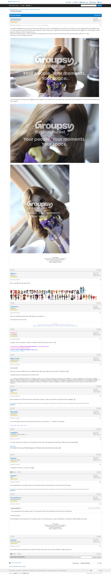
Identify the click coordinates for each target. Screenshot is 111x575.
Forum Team (12, 570)
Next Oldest (14, 557)
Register (28, 5)
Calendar (93, 2)
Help (100, 2)
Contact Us (18, 570)
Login (23, 5)
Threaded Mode (97, 15)
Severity (13, 458)
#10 (100, 481)
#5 (100, 364)
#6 (100, 396)
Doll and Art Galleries (24, 9)
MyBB (15, 573)
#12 (100, 546)
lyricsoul (13, 390)
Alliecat (12, 273)
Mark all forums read (52, 570)
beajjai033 (13, 433)
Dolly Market (25, 570)
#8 (100, 438)
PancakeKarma (15, 19)
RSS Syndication (62, 570)
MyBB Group (26, 573)
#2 (100, 279)
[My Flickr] (13, 446)
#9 (100, 464)
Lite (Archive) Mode (41, 570)
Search (76, 2)
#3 (100, 312)
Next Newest (21, 557)
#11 (100, 503)
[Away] (20, 358)
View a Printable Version (16, 562)
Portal (69, 2)
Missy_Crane (14, 358)
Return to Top (33, 570)
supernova (14, 306)
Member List (84, 2)
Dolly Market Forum (13, 9)
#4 (100, 339)
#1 (100, 25)
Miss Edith (13, 412)
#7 (100, 418)
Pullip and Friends (34, 9)
